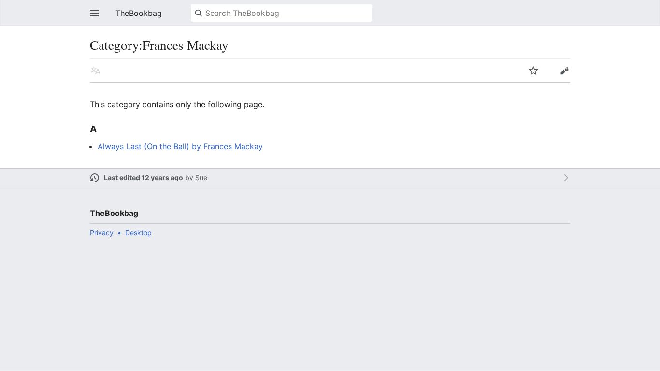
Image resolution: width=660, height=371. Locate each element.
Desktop (138, 232)
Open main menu (94, 13)
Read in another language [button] (95, 70)
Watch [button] (533, 70)
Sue (201, 177)
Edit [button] (564, 70)
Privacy (102, 232)
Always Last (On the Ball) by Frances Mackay (180, 146)
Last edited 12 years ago (143, 177)
